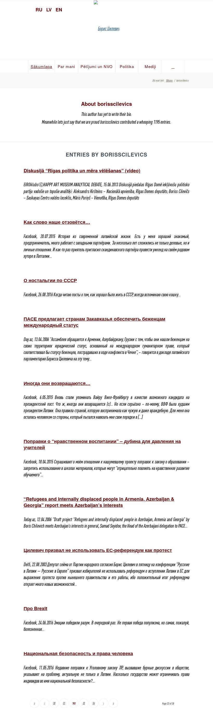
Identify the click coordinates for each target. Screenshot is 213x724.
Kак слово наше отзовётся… (57, 222)
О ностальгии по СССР (50, 280)
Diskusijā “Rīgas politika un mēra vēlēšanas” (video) (82, 170)
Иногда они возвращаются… (57, 383)
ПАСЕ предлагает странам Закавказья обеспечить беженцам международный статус (94, 321)
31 (64, 703)
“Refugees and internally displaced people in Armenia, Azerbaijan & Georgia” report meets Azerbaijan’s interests (99, 502)
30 (54, 703)
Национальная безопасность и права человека (78, 653)
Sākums (169, 80)
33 (84, 703)
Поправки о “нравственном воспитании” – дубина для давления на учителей (102, 444)
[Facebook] (197, 9)
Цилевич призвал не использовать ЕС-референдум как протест (98, 550)
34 (94, 703)
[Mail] (206, 9)
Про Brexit (35, 608)
